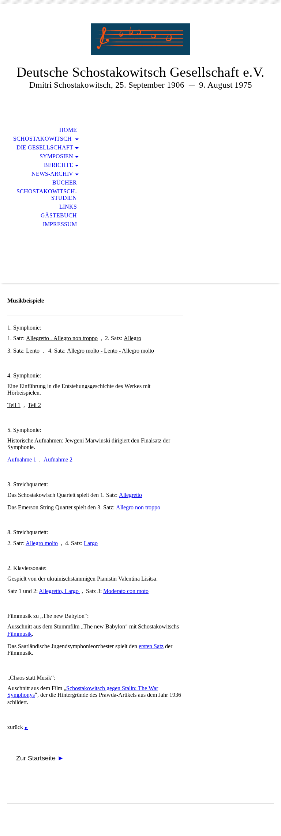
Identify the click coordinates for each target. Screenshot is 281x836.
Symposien (56, 156)
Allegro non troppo (138, 507)
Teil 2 (34, 405)
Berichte (58, 165)
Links (68, 207)
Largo (91, 543)
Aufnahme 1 (22, 459)
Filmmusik (19, 634)
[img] (140, 39)
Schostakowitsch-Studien (46, 194)
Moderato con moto (126, 591)
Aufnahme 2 (59, 459)
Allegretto (130, 495)
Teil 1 (13, 405)
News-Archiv (52, 174)
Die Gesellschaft (44, 147)
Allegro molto (42, 543)
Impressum (60, 224)
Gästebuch (59, 215)
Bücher (64, 182)
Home (68, 130)
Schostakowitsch (43, 139)
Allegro (132, 338)
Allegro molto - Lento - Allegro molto (110, 350)
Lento (33, 350)
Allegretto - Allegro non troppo (62, 338)
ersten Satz (151, 646)
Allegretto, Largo (59, 591)
